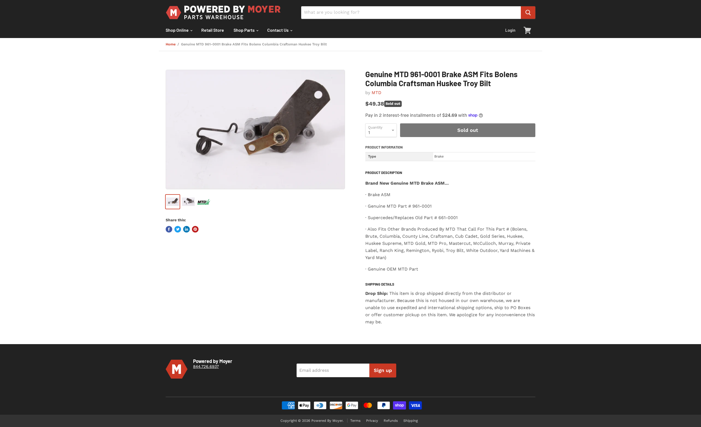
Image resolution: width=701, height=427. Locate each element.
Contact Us (278, 30)
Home (171, 44)
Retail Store (212, 30)
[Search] (528, 12)
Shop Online (177, 30)
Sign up (383, 370)
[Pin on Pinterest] (195, 229)
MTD (376, 92)
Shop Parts (244, 30)
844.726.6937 (206, 366)
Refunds (391, 421)
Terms (355, 421)
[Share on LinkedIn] (186, 229)
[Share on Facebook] (169, 229)
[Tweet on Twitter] (177, 229)
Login (510, 30)
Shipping (410, 421)
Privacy (372, 421)
